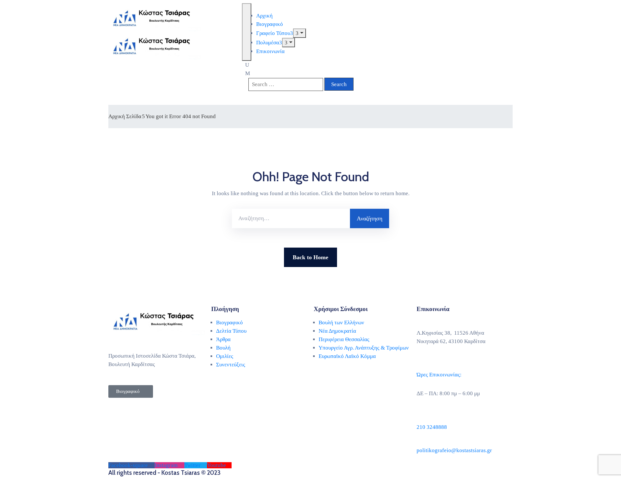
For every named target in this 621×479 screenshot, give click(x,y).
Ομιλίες (224, 356)
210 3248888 (432, 427)
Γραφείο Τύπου (273, 33)
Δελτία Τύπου (231, 331)
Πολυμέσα (267, 42)
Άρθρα (223, 339)
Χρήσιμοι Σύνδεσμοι (341, 309)
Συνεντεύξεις (230, 365)
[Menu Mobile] (246, 32)
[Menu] (299, 33)
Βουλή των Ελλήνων (341, 322)
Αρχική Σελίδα (124, 116)
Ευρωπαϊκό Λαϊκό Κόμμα (347, 356)
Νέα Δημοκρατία (337, 331)
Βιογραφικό (269, 24)
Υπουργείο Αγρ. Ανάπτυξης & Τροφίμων (364, 348)
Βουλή (223, 348)
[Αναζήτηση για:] (291, 218)
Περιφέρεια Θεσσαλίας (344, 339)
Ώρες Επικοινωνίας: (439, 375)
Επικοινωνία (270, 51)
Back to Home (310, 257)
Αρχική (264, 16)
